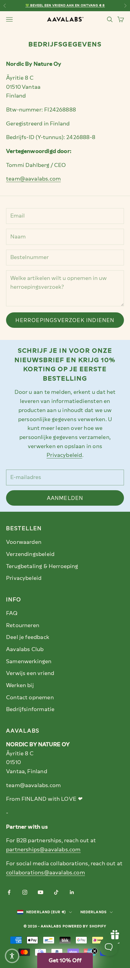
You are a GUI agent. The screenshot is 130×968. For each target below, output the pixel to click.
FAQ (12, 613)
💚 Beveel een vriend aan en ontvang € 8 (65, 5)
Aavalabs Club (25, 649)
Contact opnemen (30, 697)
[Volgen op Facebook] (9, 892)
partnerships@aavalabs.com (43, 849)
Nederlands (93, 912)
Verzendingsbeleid (30, 554)
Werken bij (20, 685)
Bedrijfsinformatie (30, 709)
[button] (65, 960)
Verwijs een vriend (30, 673)
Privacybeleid (64, 455)
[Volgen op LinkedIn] (72, 892)
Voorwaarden (23, 542)
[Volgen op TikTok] (56, 892)
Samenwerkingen (29, 661)
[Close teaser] (95, 951)
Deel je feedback (27, 637)
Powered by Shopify (85, 926)
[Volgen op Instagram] (25, 892)
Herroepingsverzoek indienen (64, 320)
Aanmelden (65, 498)
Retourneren (22, 625)
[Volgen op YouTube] (40, 892)
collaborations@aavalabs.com (45, 872)
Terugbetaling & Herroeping (42, 566)
